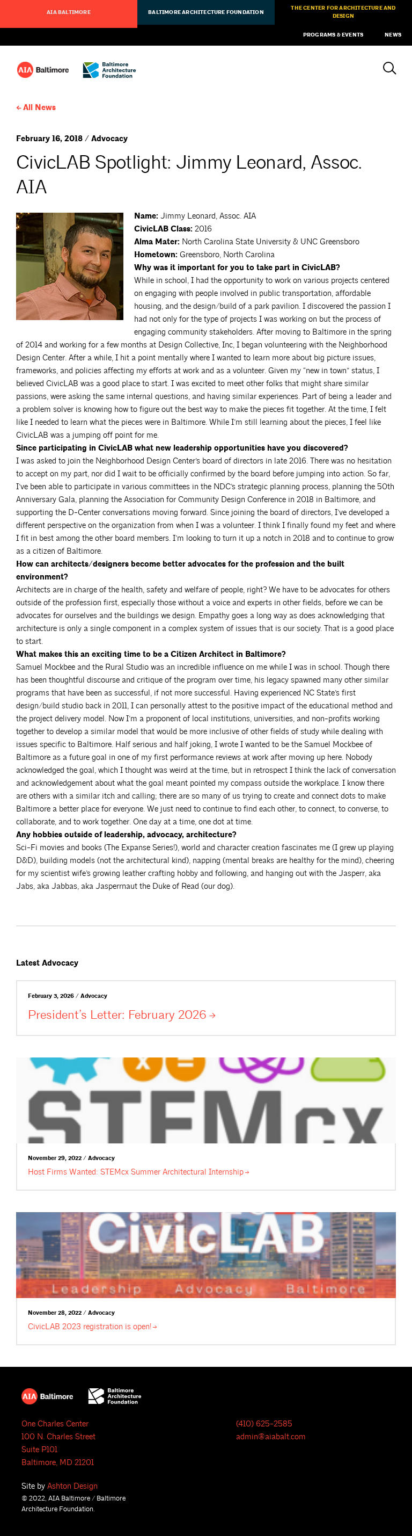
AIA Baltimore (69, 12)
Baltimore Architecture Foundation (206, 12)
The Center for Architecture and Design (343, 12)
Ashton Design (72, 1486)
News (393, 35)
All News (39, 108)
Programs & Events (333, 35)
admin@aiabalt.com (271, 1437)
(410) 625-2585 (264, 1424)
